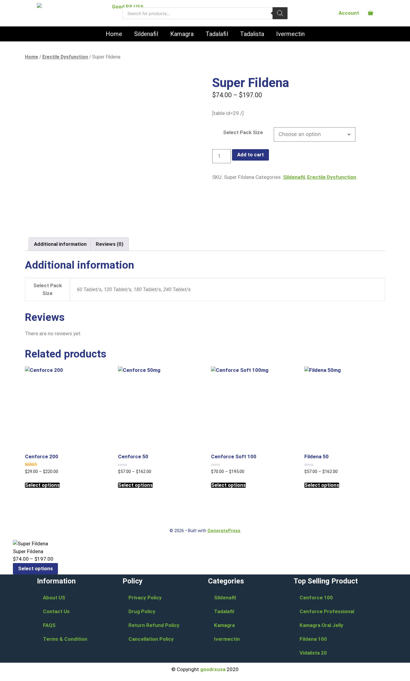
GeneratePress (223, 530)
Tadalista (252, 34)
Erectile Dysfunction (65, 57)
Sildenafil (146, 34)
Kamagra (182, 34)
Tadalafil (217, 34)
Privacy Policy (145, 598)
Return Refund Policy (153, 625)
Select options (42, 485)
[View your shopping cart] (370, 13)
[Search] (280, 13)
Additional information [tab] (60, 244)
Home (114, 34)
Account (349, 13)
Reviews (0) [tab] (109, 244)
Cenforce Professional (327, 611)
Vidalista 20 (313, 653)
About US (54, 598)
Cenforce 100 (316, 598)
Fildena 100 (313, 639)
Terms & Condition (65, 639)
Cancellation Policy (151, 639)
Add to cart (250, 155)
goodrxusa (212, 669)
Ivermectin (290, 34)
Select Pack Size (243, 132)
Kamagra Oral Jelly (321, 625)
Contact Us (56, 611)
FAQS (49, 625)
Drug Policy (141, 611)
